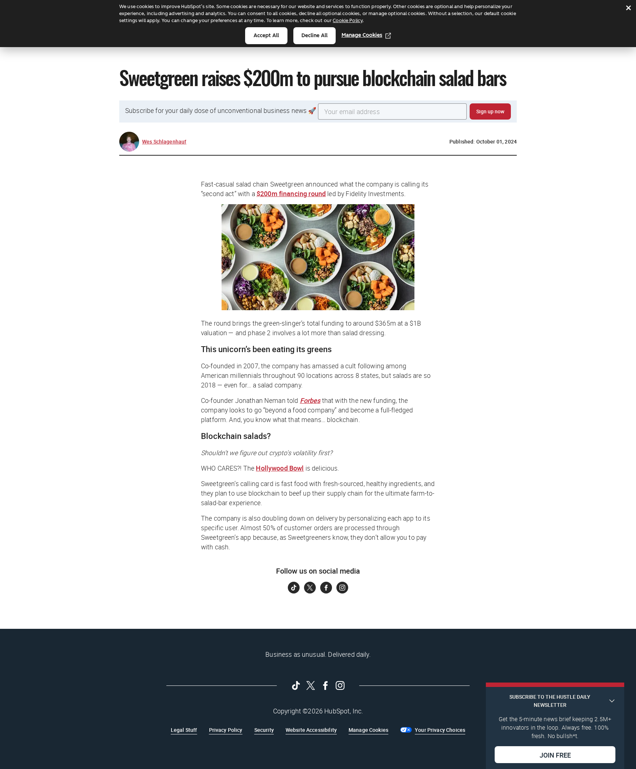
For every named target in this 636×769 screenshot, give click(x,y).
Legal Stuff (184, 729)
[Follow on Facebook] (326, 587)
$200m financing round (291, 193)
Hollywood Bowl (280, 468)
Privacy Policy (226, 729)
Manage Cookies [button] (368, 729)
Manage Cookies (362, 35)
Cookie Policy (348, 20)
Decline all (314, 35)
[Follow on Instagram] (342, 587)
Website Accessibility (311, 729)
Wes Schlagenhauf (164, 141)
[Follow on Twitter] (310, 587)
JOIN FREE (555, 754)
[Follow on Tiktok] (294, 587)
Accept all (266, 35)
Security (264, 729)
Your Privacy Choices (440, 729)
